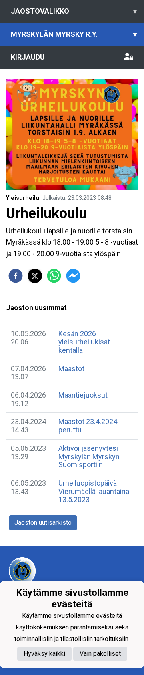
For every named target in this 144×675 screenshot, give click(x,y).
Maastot (71, 368)
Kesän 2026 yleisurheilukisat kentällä (84, 341)
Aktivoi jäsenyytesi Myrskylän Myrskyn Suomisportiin (89, 456)
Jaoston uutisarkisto (43, 522)
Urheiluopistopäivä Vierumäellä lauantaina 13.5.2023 (93, 491)
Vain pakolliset (100, 653)
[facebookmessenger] (73, 276)
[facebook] (15, 276)
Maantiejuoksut (83, 395)
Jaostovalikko (74, 11)
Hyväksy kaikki (44, 653)
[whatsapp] (54, 276)
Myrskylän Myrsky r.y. (74, 34)
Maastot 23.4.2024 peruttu (87, 425)
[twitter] (35, 276)
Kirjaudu (28, 57)
